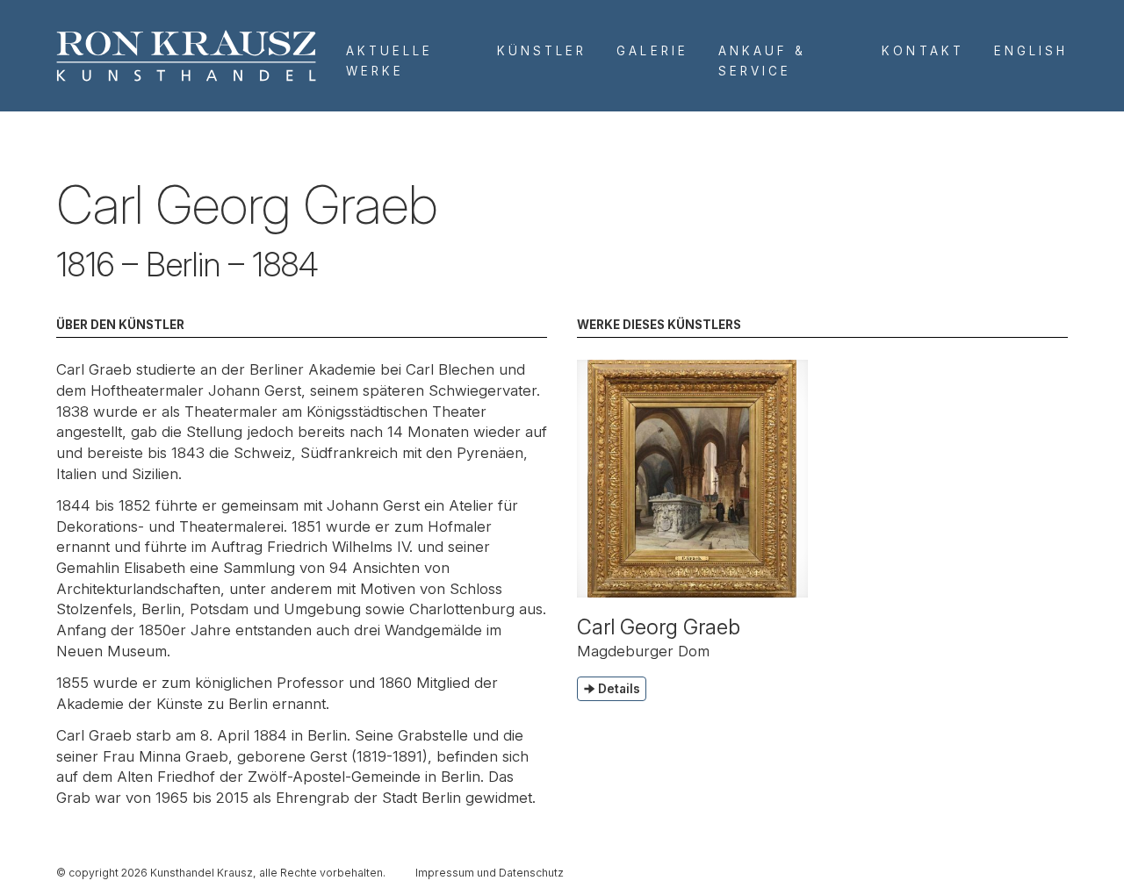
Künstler (542, 51)
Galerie (652, 51)
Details (619, 689)
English (1031, 51)
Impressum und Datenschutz (489, 872)
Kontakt (922, 51)
